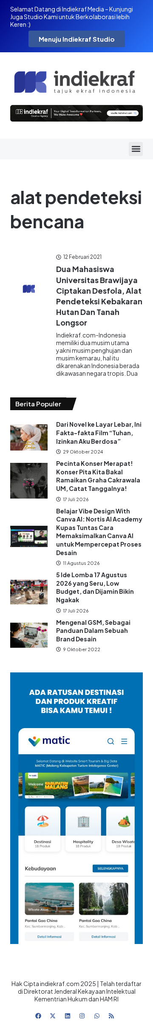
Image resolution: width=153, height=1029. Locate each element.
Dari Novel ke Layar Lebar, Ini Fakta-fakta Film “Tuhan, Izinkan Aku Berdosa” (99, 432)
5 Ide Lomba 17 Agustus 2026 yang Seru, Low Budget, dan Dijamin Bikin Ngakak (95, 587)
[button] (136, 149)
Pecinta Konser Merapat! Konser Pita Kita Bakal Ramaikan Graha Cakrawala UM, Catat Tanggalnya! (98, 475)
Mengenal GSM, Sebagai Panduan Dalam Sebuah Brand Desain (93, 630)
